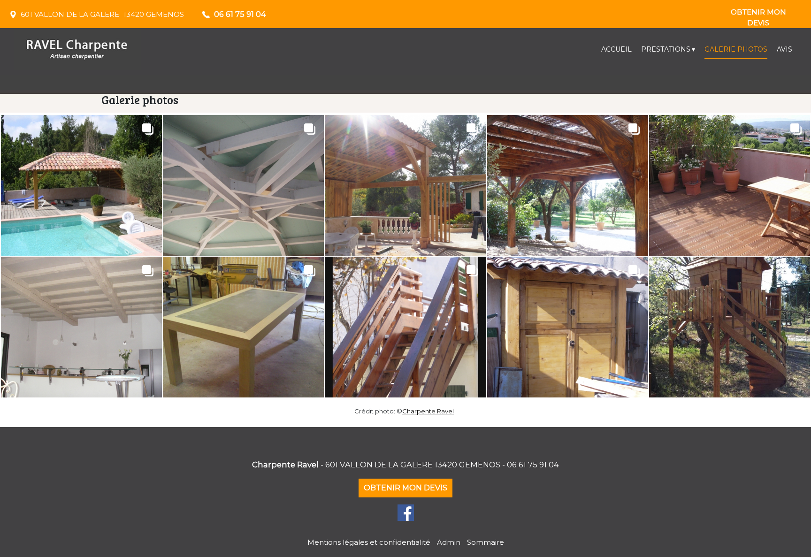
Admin (448, 542)
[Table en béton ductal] (243, 327)
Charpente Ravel (428, 411)
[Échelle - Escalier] (405, 327)
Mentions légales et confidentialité (368, 542)
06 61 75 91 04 (533, 464)
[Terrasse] (729, 185)
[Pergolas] (405, 185)
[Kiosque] (81, 185)
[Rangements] (567, 327)
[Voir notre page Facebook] (406, 512)
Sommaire (485, 542)
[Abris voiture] (567, 185)
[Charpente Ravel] (98, 49)
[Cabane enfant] (729, 327)
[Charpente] (243, 185)
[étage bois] (81, 327)
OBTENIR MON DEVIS (758, 14)
